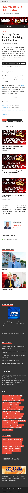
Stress (19, 450)
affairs (9, 119)
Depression (19, 441)
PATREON (5, 107)
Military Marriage (19, 446)
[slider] (23, 63)
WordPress (10, 491)
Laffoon (20, 416)
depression (6, 409)
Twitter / (18, 114)
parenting (6, 420)
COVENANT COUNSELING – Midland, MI (13, 111)
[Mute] (19, 63)
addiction (11, 395)
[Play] (4, 63)
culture (20, 407)
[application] (14, 63)
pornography (21, 420)
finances (5, 413)
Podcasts (4, 31)
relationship (13, 422)
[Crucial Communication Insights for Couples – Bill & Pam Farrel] (14, 162)
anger (13, 119)
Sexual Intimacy (12, 450)
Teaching (5, 453)
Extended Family (11, 444)
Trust (9, 453)
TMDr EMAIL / (6, 114)
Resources (5, 450)
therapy (12, 427)
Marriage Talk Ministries (12, 8)
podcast (20, 121)
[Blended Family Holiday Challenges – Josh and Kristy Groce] (14, 137)
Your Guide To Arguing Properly (10, 360)
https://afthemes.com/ (8, 384)
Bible (5, 402)
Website (23, 114)
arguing (20, 400)
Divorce (4, 444)
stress (5, 427)
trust (5, 429)
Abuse (4, 439)
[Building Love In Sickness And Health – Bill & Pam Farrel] (14, 186)
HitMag (17, 491)
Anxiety (13, 400)
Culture (13, 441)
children (12, 402)
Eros (20, 409)
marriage (15, 121)
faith (5, 411)
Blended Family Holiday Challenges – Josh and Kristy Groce (13, 147)
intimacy (13, 416)
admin (15, 43)
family (17, 411)
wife (10, 429)
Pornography (17, 448)
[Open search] (24, 26)
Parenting (5, 448)
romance (15, 425)
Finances (19, 444)
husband (20, 413)
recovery (5, 422)
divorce (9, 121)
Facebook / (13, 114)
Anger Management (17, 439)
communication (7, 404)
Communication (6, 441)
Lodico (5, 418)
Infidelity (5, 446)
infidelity (5, 416)
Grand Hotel (13, 413)
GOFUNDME (5, 105)
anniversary (6, 400)
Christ (18, 402)
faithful (11, 411)
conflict (15, 404)
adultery (19, 395)
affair (5, 398)
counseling (19, 119)
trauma (18, 427)
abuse (5, 395)
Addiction (9, 439)
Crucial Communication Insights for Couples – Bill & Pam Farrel (12, 171)
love (11, 418)
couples (4, 121)
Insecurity (10, 446)
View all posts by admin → (17, 226)
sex (21, 425)
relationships (7, 425)
